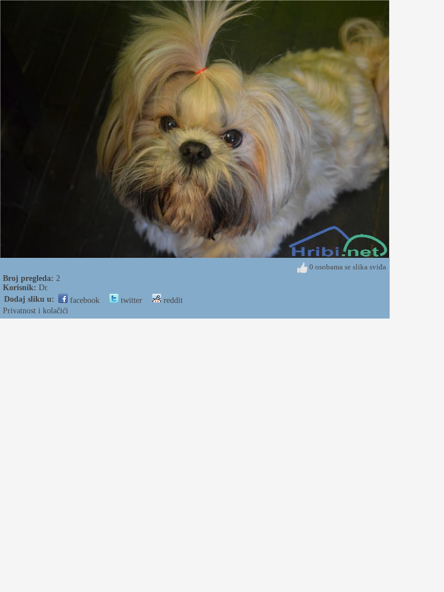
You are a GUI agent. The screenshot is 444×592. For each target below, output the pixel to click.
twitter (130, 300)
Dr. (44, 287)
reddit (172, 300)
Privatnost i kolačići (35, 310)
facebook (83, 300)
